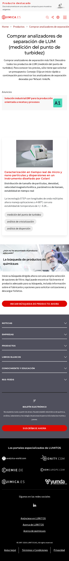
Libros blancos (11, 357)
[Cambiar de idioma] (58, 17)
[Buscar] (47, 17)
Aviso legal (10, 550)
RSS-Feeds (8, 379)
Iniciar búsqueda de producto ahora (34, 303)
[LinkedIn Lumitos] (34, 505)
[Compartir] (52, 17)
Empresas (8, 334)
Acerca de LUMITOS (33, 524)
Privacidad (59, 550)
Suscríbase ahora (34, 428)
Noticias (7, 323)
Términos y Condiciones (35, 550)
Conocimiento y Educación (18, 368)
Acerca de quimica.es (34, 530)
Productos (9, 345)
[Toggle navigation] (65, 18)
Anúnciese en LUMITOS (33, 518)
